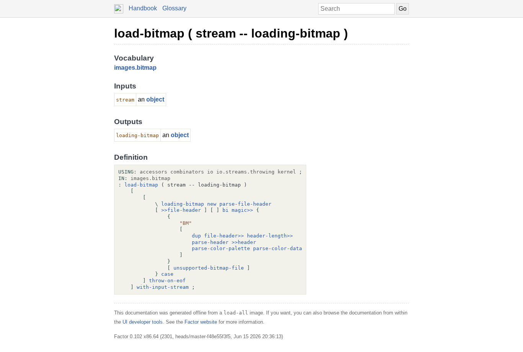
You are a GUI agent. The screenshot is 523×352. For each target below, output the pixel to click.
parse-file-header (245, 204)
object (155, 99)
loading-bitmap (182, 204)
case (167, 274)
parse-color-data (277, 248)
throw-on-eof (167, 280)
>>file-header (181, 210)
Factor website (201, 322)
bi (225, 210)
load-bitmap (141, 185)
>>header (244, 242)
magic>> (242, 210)
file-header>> (224, 236)
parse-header (210, 242)
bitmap (147, 67)
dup (196, 236)
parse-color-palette (221, 248)
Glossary (174, 8)
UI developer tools (143, 322)
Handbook (143, 8)
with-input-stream (163, 287)
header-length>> (270, 236)
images (124, 67)
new (211, 204)
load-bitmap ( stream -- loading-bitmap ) (231, 33)
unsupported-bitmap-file (208, 268)
